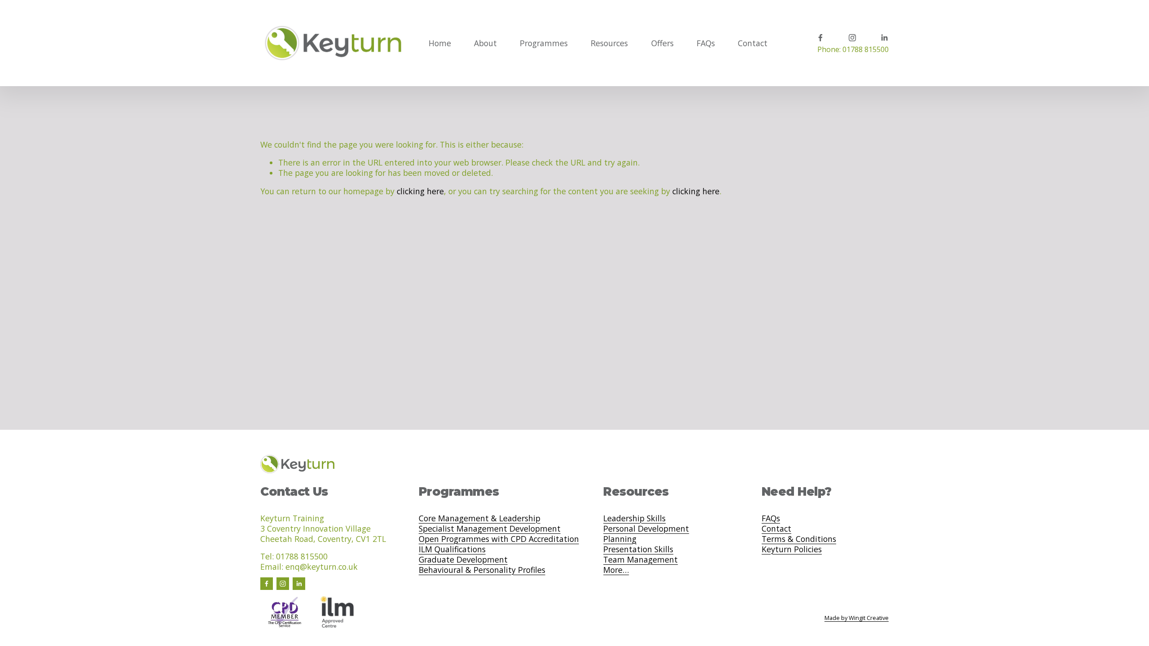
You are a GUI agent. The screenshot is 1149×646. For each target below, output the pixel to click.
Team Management (640, 559)
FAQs (706, 43)
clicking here (420, 191)
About (485, 43)
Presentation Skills (638, 549)
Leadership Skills (634, 518)
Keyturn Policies (792, 549)
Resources (609, 43)
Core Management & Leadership (479, 518)
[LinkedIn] (884, 37)
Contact (752, 43)
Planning (619, 539)
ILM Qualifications (452, 549)
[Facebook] (820, 37)
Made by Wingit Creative (856, 618)
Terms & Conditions (799, 539)
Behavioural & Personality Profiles (482, 570)
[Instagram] (852, 37)
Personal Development (646, 529)
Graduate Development (463, 559)
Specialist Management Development (490, 529)
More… (616, 570)
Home (440, 43)
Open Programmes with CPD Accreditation (499, 539)
